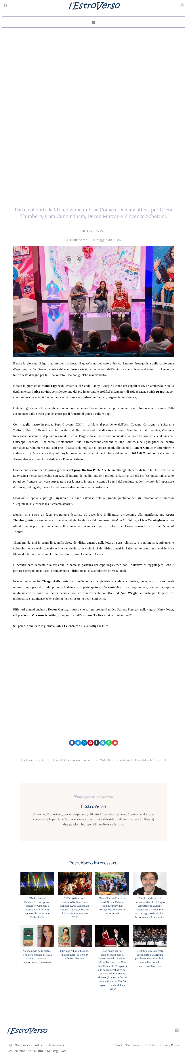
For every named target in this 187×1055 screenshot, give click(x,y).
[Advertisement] (93, 688)
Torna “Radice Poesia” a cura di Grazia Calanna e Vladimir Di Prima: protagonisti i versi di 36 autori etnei (112, 906)
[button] (182, 5)
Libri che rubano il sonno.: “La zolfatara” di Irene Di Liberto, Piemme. (74, 954)
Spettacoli (96, 230)
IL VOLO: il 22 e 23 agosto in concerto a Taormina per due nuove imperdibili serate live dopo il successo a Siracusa (149, 958)
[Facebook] (5, 5)
